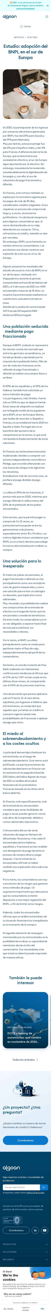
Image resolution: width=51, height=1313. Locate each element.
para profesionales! (25, 8)
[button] (46, 17)
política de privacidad (35, 1193)
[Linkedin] (35, 1230)
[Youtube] (44, 1230)
